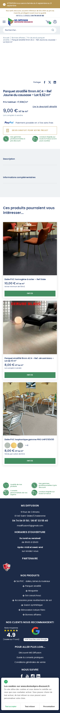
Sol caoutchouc (33, 595)
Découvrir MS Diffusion (30, 653)
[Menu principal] (4, 21)
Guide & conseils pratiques (30, 657)
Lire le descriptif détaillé (45, 107)
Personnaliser (49, 707)
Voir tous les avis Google (36, 639)
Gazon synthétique (33, 605)
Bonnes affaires (33, 615)
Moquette (33, 591)
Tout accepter (10, 707)
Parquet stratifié (33, 586)
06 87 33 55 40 (39, 521)
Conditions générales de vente (30, 662)
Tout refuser (30, 707)
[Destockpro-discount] (20, 22)
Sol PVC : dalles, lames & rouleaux (33, 581)
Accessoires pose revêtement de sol (33, 600)
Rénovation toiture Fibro (33, 610)
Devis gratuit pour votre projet (30, 130)
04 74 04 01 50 (20, 521)
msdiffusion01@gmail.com (30, 526)
